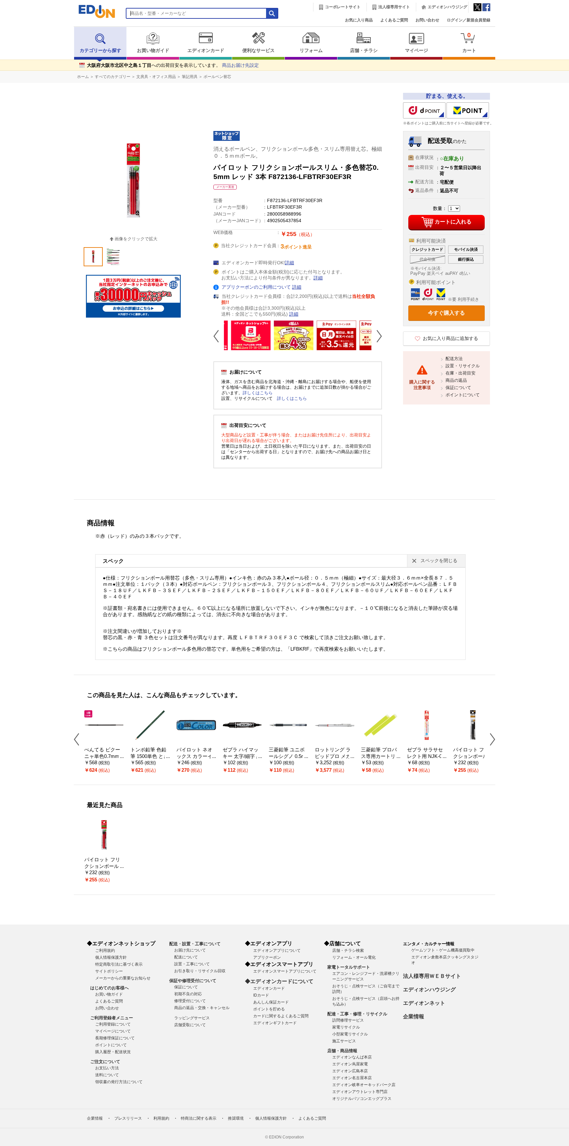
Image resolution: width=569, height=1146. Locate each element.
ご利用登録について (113, 1024)
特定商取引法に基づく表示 (119, 964)
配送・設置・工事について (195, 943)
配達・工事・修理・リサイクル (357, 1013)
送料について (107, 1075)
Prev (218, 336)
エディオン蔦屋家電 (350, 1064)
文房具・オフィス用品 (156, 76)
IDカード (261, 995)
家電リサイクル (346, 1027)
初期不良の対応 (188, 994)
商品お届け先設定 (240, 65)
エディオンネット (424, 1003)
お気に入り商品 (359, 20)
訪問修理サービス (348, 1020)
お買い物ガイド (153, 50)
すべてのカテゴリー (112, 76)
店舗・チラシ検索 (348, 950)
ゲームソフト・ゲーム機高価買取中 (442, 950)
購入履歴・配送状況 (113, 1052)
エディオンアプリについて (277, 950)
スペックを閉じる (438, 560)
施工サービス (344, 1041)
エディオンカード (205, 50)
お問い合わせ (427, 20)
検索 (17, 58)
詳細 (289, 262)
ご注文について (105, 1061)
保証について (458, 387)
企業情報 (413, 1016)
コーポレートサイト (343, 7)
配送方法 (454, 358)
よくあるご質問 (394, 20)
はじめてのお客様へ (109, 987)
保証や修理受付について (192, 980)
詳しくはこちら (258, 392)
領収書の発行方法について (119, 1082)
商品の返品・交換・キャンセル (202, 1007)
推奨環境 (236, 1118)
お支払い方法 (107, 1068)
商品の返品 (456, 380)
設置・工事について (192, 964)
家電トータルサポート (348, 967)
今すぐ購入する (446, 313)
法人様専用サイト (394, 7)
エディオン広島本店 (350, 1071)
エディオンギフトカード (275, 1023)
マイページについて (113, 1031)
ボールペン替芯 (217, 76)
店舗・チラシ (364, 50)
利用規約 (161, 1118)
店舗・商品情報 (342, 1050)
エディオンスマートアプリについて (284, 971)
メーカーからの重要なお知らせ (122, 978)
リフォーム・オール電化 (354, 957)
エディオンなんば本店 (352, 1057)
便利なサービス (258, 50)
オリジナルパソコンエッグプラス (362, 1098)
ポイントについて (463, 394)
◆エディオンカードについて (279, 981)
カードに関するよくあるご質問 (281, 1016)
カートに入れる (453, 221)
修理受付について (190, 1001)
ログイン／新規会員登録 (468, 20)
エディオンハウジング (447, 7)
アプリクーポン (267, 957)
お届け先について (190, 950)
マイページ (416, 50)
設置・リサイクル (463, 365)
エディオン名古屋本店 (352, 1078)
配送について (186, 957)
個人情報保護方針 (111, 957)
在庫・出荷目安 (460, 373)
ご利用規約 (105, 950)
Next (376, 336)
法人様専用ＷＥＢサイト (432, 976)
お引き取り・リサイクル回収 (200, 971)
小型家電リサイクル (350, 1034)
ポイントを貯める (269, 1009)
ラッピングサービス (192, 1018)
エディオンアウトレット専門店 (360, 1091)
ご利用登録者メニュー (111, 1017)
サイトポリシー (109, 971)
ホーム (83, 76)
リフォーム (311, 50)
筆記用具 (190, 76)
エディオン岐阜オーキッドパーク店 (363, 1084)
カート (469, 42)
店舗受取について (190, 1025)
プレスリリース (128, 1118)
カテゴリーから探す (100, 50)
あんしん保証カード (271, 1002)
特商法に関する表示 (198, 1118)
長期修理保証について (115, 1038)
